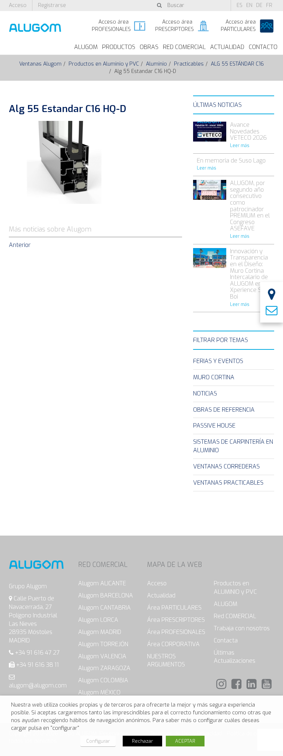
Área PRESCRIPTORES (176, 620)
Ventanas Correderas (226, 466)
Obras (149, 47)
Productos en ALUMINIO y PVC (235, 587)
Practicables (189, 63)
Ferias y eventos (218, 361)
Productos (118, 47)
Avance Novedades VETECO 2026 (248, 131)
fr (269, 5)
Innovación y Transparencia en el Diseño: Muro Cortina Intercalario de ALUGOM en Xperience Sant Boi (250, 273)
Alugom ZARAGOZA (104, 668)
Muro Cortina (213, 377)
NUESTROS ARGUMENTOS (166, 660)
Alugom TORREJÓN (103, 644)
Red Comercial (184, 47)
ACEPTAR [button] (185, 741)
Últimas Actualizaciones (234, 657)
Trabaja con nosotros (242, 628)
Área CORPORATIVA (173, 644)
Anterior (20, 245)
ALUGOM (86, 47)
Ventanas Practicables (228, 483)
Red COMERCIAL (235, 616)
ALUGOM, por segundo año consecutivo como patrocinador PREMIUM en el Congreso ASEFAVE (250, 205)
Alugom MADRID (99, 632)
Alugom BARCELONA (105, 595)
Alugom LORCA (98, 620)
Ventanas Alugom (40, 63)
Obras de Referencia (224, 410)
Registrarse (52, 5)
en (249, 5)
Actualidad (227, 47)
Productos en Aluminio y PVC (104, 63)
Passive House (214, 425)
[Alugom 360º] (271, 295)
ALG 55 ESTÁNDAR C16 (237, 63)
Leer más (239, 146)
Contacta (226, 640)
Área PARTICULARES (174, 608)
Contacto (263, 47)
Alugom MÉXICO (99, 692)
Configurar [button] (98, 741)
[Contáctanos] (271, 310)
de (259, 5)
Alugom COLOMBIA (103, 680)
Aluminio (156, 63)
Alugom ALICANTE (102, 583)
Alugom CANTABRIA (104, 608)
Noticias (205, 393)
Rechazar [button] (142, 741)
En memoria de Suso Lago (231, 160)
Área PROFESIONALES (176, 632)
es (239, 5)
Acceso (18, 5)
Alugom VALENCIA (102, 656)
